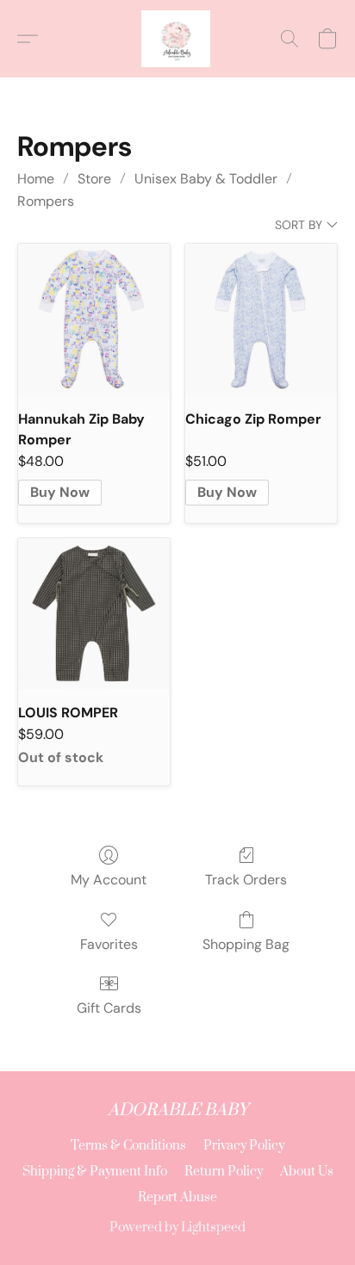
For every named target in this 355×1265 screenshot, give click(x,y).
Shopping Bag (246, 944)
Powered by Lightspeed (177, 1227)
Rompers (45, 201)
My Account (108, 880)
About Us (306, 1171)
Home (35, 179)
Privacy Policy (243, 1146)
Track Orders (246, 880)
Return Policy (223, 1171)
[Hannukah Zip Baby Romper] (94, 319)
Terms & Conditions (128, 1146)
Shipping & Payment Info (94, 1171)
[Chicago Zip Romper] (261, 319)
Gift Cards (109, 1008)
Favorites (109, 944)
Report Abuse (177, 1197)
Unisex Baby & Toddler (205, 179)
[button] (177, 39)
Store (94, 179)
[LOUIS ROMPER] (94, 614)
